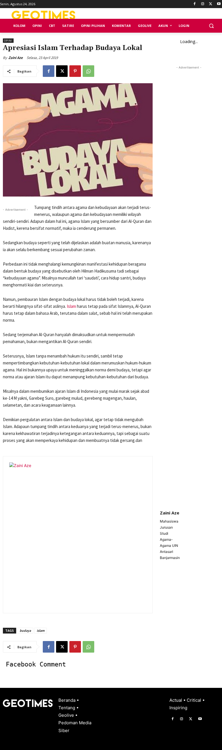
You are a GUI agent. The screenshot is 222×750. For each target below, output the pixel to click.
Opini (8, 40)
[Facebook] (194, 4)
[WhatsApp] (88, 71)
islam (41, 630)
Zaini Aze (15, 57)
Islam (71, 306)
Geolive (66, 715)
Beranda (67, 700)
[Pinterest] (75, 71)
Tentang (67, 707)
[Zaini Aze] (81, 534)
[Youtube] (218, 4)
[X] (210, 4)
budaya (25, 630)
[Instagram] (202, 4)
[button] (211, 26)
